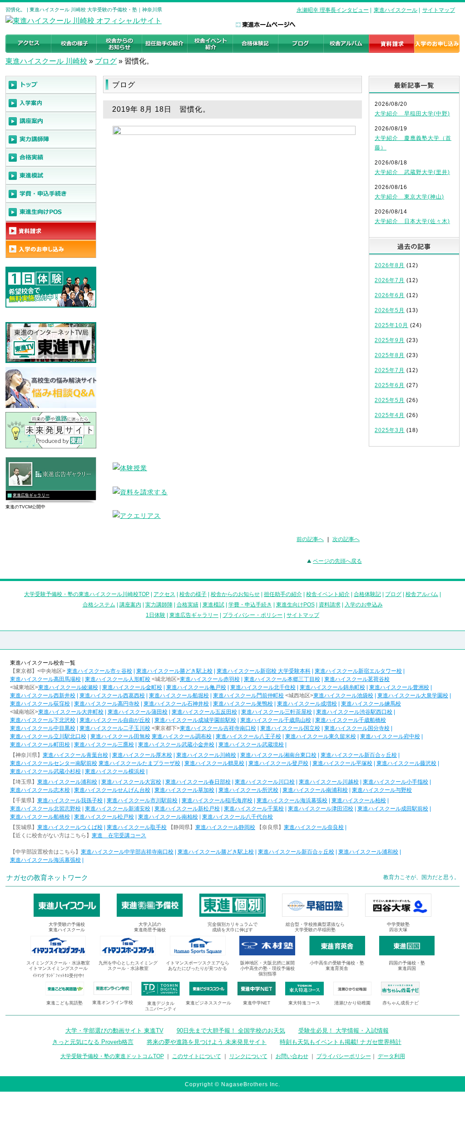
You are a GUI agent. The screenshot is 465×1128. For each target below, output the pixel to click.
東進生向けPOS (295, 604)
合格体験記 (367, 594)
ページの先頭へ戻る (337, 561)
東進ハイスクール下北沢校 (42, 720)
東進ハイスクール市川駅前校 (142, 800)
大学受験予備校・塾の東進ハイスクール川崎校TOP (86, 594)
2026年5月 (390, 310)
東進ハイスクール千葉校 (254, 808)
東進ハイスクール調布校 (182, 736)
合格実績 (187, 604)
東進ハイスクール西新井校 (42, 695)
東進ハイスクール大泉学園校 (412, 695)
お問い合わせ (292, 1056)
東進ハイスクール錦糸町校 (332, 687)
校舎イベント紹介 (328, 594)
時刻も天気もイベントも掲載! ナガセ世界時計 (340, 1042)
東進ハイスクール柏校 (358, 800)
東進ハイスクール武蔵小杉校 (45, 771)
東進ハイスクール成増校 (307, 704)
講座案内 (130, 604)
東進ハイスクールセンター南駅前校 (53, 763)
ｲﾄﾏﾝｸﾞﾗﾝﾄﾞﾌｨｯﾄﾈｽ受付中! (58, 975)
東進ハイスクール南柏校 (168, 817)
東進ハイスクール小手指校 (395, 782)
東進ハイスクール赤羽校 (210, 679)
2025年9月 (390, 340)
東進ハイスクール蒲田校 (138, 712)
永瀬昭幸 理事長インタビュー (333, 10)
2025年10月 (391, 325)
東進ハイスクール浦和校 (67, 782)
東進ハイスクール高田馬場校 (45, 679)
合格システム (99, 604)
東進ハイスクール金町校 (132, 687)
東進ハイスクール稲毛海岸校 (217, 800)
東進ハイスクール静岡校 (225, 827)
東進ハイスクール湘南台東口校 (278, 755)
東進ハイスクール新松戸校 (187, 808)
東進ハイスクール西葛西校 (112, 695)
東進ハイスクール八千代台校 (237, 817)
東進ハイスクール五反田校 (204, 712)
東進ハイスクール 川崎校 (46, 61)
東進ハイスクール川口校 (265, 782)
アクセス (164, 594)
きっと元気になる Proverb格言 (93, 1042)
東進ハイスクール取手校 (137, 827)
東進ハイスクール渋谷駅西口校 (354, 712)
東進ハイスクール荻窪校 (40, 704)
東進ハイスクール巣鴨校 (243, 704)
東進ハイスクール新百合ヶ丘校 (359, 755)
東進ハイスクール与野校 (382, 790)
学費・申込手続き (250, 604)
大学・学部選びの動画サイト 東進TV (114, 1030)
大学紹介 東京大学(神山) (409, 197)
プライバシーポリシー (344, 1056)
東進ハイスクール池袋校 (343, 695)
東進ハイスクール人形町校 (117, 679)
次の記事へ (346, 539)
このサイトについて (196, 1056)
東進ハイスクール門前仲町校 (248, 695)
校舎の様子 (193, 594)
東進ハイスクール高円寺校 (106, 704)
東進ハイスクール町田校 (40, 744)
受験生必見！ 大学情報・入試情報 (343, 1030)
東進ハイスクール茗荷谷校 (357, 679)
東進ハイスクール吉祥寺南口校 (218, 728)
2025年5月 (390, 400)
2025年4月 (390, 415)
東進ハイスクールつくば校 (70, 827)
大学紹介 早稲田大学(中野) (412, 113)
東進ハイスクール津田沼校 (320, 808)
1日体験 (155, 615)
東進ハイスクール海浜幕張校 (292, 800)
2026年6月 (390, 295)
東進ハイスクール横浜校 (115, 771)
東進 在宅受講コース (119, 835)
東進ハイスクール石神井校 (176, 704)
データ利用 (391, 1056)
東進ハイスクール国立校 (290, 728)
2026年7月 (390, 280)
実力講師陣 (159, 604)
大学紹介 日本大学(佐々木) (412, 221)
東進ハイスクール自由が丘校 (114, 720)
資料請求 (330, 604)
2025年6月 (390, 385)
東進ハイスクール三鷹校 (104, 744)
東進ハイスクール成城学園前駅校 (195, 720)
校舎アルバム (422, 594)
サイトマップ (438, 10)
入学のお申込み (364, 604)
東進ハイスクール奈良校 (314, 827)
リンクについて (248, 1056)
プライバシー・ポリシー (252, 615)
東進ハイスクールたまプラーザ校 (139, 763)
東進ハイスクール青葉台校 (75, 755)
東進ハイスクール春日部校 (198, 782)
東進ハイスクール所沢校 (248, 790)
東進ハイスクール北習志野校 (45, 808)
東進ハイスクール (395, 10)
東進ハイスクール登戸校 (278, 763)
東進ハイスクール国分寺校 (357, 728)
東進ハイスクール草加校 (184, 790)
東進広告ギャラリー (31, 495)
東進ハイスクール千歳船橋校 (350, 720)
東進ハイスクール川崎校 (206, 755)
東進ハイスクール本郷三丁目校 (282, 679)
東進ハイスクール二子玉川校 (114, 728)
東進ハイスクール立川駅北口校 (48, 736)
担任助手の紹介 (283, 594)
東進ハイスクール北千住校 (263, 687)
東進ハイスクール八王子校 (248, 736)
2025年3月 (390, 430)
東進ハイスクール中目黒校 (42, 728)
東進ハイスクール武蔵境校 (251, 744)
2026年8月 (390, 265)
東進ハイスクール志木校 (40, 790)
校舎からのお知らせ (235, 594)
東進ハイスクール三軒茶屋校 (276, 712)
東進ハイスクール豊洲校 (399, 687)
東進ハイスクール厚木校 (142, 755)
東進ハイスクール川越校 (329, 782)
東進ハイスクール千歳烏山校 (275, 720)
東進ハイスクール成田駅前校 (392, 808)
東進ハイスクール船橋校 (40, 817)
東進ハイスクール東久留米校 (320, 736)
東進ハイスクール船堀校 (179, 695)
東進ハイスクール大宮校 (131, 782)
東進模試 (213, 604)
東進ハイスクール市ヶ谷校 (99, 671)
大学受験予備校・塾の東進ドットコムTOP (112, 1056)
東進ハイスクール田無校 (120, 736)
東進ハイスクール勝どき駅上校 (174, 671)
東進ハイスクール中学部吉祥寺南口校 (127, 852)
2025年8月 (390, 355)
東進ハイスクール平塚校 (342, 763)
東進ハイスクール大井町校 (71, 712)
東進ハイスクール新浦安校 (117, 808)
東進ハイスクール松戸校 (104, 817)
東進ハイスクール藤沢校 (406, 763)
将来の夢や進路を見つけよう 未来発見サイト (207, 1042)
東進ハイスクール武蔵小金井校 (176, 744)
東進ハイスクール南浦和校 (315, 790)
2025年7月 (390, 370)
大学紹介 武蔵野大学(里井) (412, 172)
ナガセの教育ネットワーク (47, 877)
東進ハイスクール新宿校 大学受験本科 (264, 671)
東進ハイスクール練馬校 (371, 704)
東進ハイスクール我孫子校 (70, 800)
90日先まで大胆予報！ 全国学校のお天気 (231, 1030)
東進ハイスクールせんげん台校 (112, 790)
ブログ (106, 61)
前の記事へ (310, 539)
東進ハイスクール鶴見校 (214, 763)
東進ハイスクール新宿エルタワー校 (358, 671)
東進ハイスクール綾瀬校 (68, 687)
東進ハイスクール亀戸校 (196, 687)
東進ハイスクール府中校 (390, 736)
